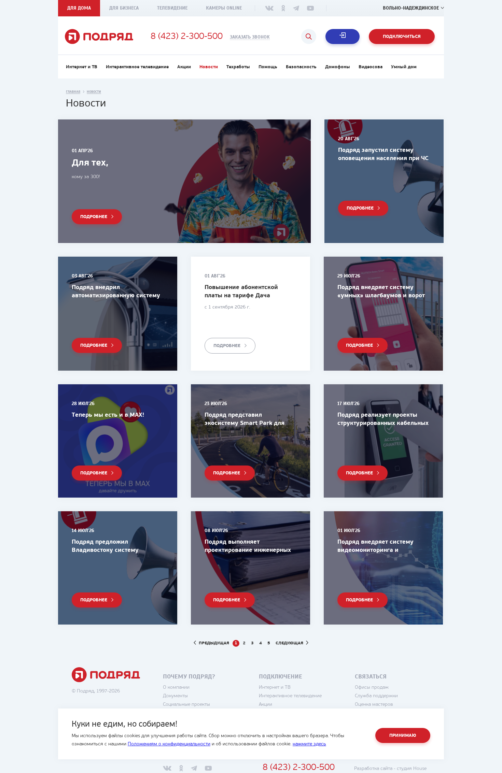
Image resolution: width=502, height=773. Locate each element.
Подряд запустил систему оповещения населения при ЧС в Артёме (383, 158)
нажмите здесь (309, 744)
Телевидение (172, 8)
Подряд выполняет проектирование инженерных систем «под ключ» (248, 550)
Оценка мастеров (374, 704)
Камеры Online (224, 8)
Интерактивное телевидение (137, 67)
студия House (412, 768)
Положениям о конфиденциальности (169, 744)
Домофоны (337, 67)
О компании (176, 687)
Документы (175, 696)
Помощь (268, 67)
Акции (184, 67)
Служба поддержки (376, 696)
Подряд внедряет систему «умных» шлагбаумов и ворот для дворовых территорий (381, 296)
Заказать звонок (250, 37)
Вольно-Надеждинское (411, 8)
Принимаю (402, 735)
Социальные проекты (186, 704)
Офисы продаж (372, 687)
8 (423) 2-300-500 (187, 37)
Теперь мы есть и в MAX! (108, 415)
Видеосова (370, 67)
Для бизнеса (124, 8)
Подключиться (402, 36)
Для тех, (90, 163)
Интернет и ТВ (81, 67)
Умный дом (404, 67)
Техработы (238, 67)
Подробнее (93, 217)
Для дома (79, 8)
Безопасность (301, 67)
